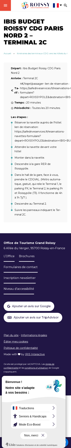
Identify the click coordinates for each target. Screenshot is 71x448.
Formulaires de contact (21, 267)
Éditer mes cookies (16, 341)
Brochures (26, 256)
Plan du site (11, 335)
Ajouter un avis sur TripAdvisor (36, 317)
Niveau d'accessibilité (19, 289)
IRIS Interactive (35, 354)
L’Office (9, 256)
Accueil (7, 53)
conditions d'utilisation (36, 367)
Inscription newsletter (20, 278)
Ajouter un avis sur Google (31, 306)
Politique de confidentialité (21, 348)
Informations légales (34, 335)
